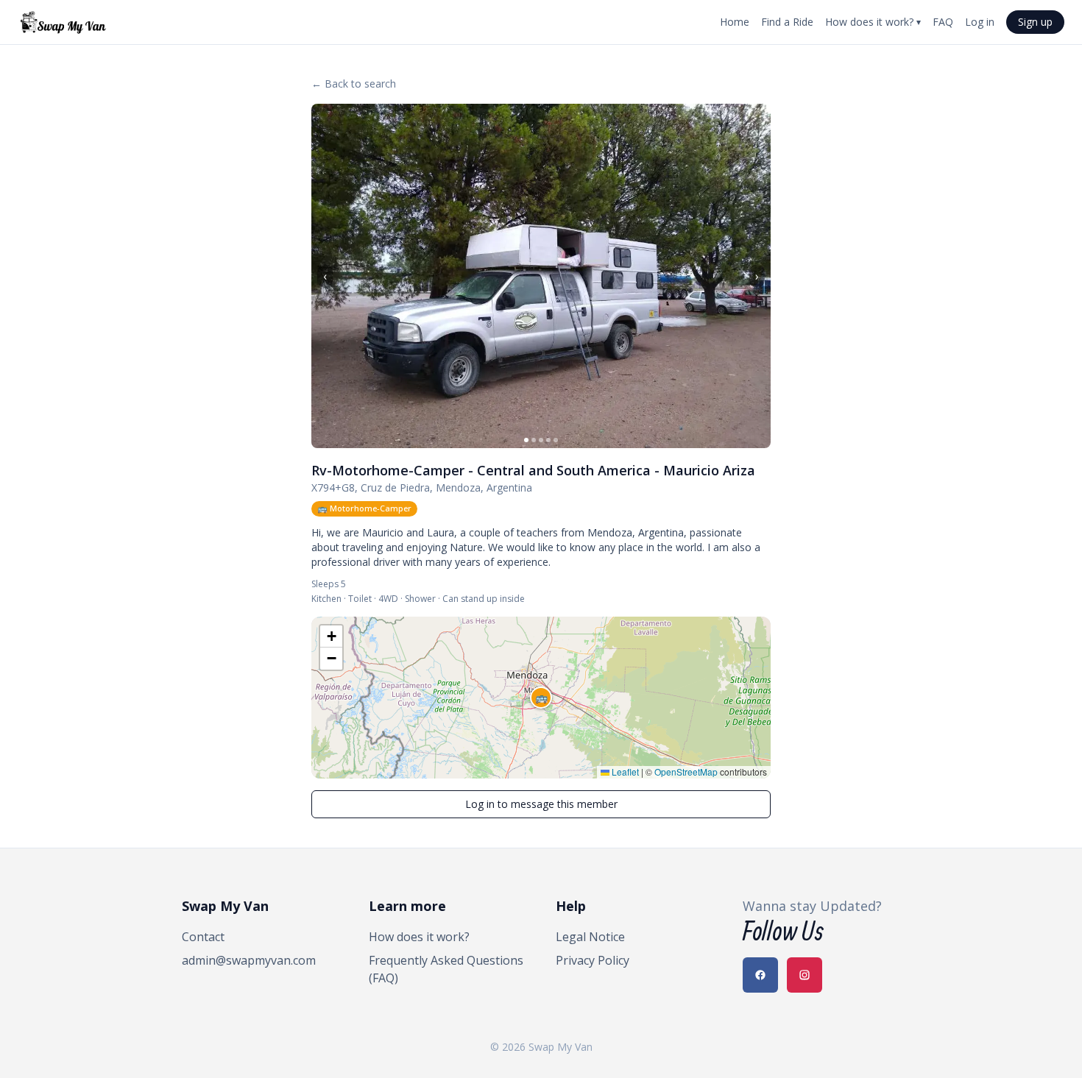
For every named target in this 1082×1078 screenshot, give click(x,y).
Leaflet (624, 771)
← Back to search (353, 84)
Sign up (1035, 22)
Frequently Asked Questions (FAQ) (446, 969)
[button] (541, 698)
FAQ (943, 22)
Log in (979, 22)
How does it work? (873, 22)
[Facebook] (760, 975)
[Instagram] (804, 975)
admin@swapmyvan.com (249, 960)
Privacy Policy (592, 960)
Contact (203, 937)
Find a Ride (787, 22)
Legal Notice (590, 937)
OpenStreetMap (686, 771)
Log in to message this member (541, 804)
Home (734, 22)
